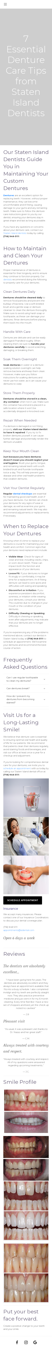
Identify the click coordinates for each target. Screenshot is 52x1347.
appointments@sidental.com (18, 930)
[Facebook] (17, 1342)
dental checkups (22, 493)
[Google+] (35, 1342)
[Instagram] (26, 1342)
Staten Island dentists (14, 233)
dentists (7, 279)
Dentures (8, 195)
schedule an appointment (17, 768)
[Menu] (5, 4)
